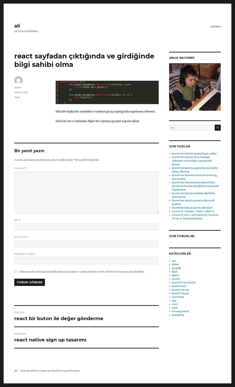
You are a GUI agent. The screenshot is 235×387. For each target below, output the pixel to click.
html (174, 271)
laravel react (179, 286)
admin (17, 87)
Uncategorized (180, 311)
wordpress (178, 315)
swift (175, 307)
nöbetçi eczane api (40, 370)
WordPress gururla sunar (65, 370)
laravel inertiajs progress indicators (192, 207)
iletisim (215, 26)
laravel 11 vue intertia (184, 282)
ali (17, 26)
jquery (175, 275)
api (173, 260)
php (174, 300)
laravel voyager (180, 293)
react (17, 97)
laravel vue (178, 297)
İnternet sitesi (24, 254)
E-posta (21, 237)
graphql (176, 268)
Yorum (20, 168)
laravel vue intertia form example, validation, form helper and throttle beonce (192, 161)
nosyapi (24, 370)
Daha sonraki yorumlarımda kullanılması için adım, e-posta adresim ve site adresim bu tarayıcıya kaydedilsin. (81, 271)
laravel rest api (180, 289)
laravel (176, 278)
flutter (175, 264)
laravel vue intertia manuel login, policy (194, 153)
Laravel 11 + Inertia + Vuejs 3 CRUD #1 (193, 211)
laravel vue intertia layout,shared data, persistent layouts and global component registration (195, 186)
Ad (17, 220)
